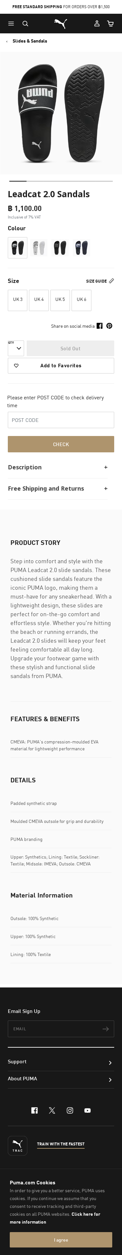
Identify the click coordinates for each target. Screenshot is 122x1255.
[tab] (17, 181)
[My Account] (97, 23)
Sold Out (70, 348)
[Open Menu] (13, 23)
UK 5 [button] (60, 299)
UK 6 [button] (81, 299)
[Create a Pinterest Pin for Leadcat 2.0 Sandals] (109, 326)
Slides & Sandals (30, 41)
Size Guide (97, 281)
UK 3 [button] (17, 299)
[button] (13, 23)
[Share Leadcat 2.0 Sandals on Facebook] (99, 326)
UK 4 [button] (39, 299)
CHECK (61, 444)
